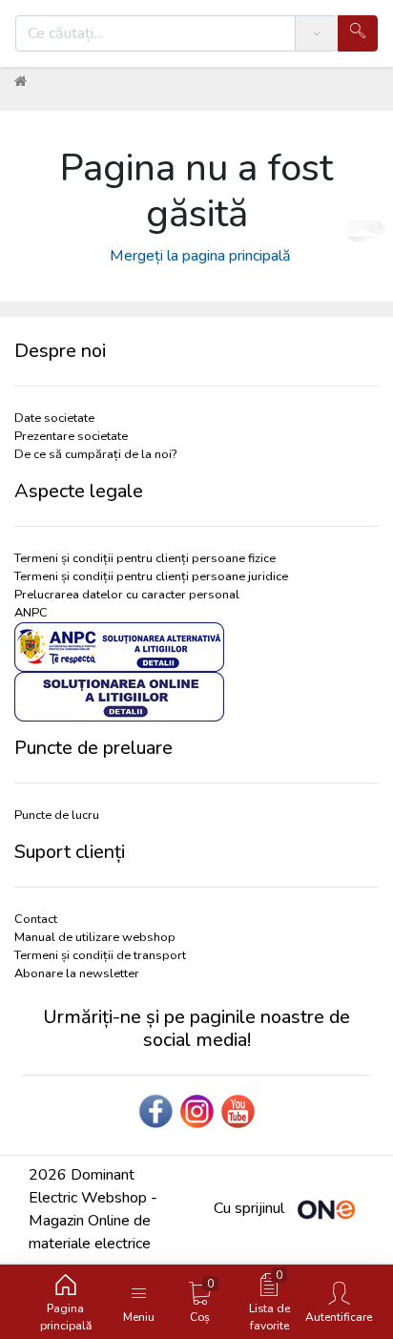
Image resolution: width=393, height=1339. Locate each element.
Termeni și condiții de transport (100, 955)
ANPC (31, 612)
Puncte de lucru (56, 815)
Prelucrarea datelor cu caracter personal (126, 594)
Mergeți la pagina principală (196, 255)
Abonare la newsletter (76, 973)
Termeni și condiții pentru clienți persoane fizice (145, 558)
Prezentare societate (71, 436)
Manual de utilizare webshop (95, 937)
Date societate (54, 418)
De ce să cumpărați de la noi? (95, 454)
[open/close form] (362, 223)
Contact (35, 919)
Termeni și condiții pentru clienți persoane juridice (151, 576)
